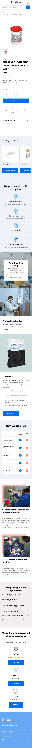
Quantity (5, 89)
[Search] (28, 7)
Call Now (16, 705)
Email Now (16, 662)
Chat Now (16, 683)
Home (3, 12)
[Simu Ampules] (10, 154)
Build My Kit (11, 413)
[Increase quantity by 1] (17, 94)
